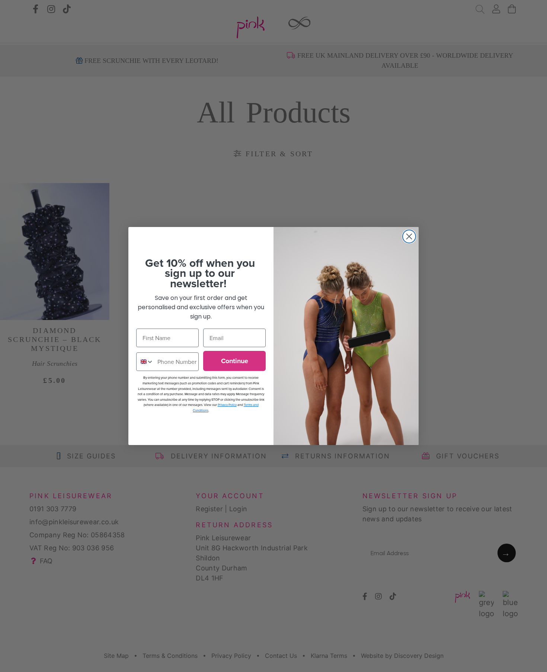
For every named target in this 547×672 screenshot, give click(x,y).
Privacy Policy (227, 404)
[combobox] (145, 362)
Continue (234, 361)
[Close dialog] (409, 236)
